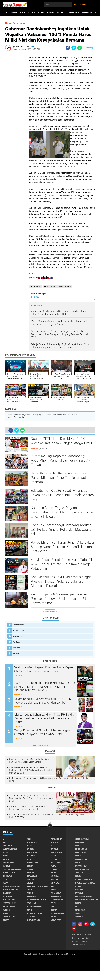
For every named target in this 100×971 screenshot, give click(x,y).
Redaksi (75, 935)
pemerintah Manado (83, 896)
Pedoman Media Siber (81, 938)
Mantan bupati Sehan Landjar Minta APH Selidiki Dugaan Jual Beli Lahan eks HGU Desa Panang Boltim (44, 718)
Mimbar (30, 883)
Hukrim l (54, 869)
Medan (5, 883)
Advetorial (7, 846)
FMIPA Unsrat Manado (12, 869)
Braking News (81, 859)
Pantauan (17, 642)
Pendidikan (87, 13)
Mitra (53, 890)
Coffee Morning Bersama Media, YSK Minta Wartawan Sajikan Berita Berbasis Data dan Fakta (49, 779)
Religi (77, 906)
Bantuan (54, 849)
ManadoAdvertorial (84, 879)
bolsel (30, 859)
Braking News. (9, 863)
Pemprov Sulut (9, 903)
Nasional (79, 890)
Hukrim (30, 869)
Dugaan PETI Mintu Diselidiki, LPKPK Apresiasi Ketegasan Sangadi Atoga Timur (61, 441)
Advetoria (79, 842)
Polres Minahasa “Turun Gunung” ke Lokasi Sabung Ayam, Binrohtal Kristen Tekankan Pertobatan (62, 546)
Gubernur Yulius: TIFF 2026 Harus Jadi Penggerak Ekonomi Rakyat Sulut (27, 807)
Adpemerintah (57, 839)
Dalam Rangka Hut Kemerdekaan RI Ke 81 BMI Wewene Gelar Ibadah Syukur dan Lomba (43, 700)
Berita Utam (32, 852)
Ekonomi (6, 866)
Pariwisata (7, 896)
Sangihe (6, 910)
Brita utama (56, 863)
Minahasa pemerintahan (37, 886)
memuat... (35, 297)
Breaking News (33, 863)
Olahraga (7, 893)
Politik (60, 13)
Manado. (54, 879)
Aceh (29, 839)
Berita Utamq (80, 852)
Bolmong (31, 856)
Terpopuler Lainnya (40, 745)
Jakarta (30, 873)
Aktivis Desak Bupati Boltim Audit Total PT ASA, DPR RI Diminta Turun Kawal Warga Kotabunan (61, 564)
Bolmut (78, 856)
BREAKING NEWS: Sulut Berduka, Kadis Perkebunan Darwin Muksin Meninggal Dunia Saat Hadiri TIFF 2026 (50, 816)
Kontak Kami (85, 935)
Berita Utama (35, 286)
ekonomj (30, 866)
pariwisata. (32, 896)
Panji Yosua (56, 893)
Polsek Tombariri (34, 906)
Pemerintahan (38, 13)
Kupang (78, 876)
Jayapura (79, 873)
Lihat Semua (50, 611)
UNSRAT (6, 920)
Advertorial (32, 842)
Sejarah (16, 653)
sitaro (5, 913)
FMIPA (53, 866)
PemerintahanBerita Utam (86, 900)
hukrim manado (82, 869)
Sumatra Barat (9, 917)
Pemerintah (56, 896)
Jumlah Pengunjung (80, 945)
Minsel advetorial (11, 890)
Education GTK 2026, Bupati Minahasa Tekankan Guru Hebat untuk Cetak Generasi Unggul (63, 495)
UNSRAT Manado (33, 920)
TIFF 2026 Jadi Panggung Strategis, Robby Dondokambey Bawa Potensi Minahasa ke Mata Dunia (31, 798)
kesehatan (17, 636)
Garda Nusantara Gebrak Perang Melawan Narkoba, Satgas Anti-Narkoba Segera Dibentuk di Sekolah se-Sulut (31, 770)
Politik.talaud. (9, 906)
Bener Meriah (81, 849)
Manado (50, 13)
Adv (4, 842)
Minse (53, 886)
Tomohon (79, 917)
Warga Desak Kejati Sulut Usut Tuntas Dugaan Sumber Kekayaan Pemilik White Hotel (42, 732)
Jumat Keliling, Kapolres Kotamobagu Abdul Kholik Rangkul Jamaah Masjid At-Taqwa (60, 460)
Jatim (53, 873)
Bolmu (53, 856)
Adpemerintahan (82, 839)
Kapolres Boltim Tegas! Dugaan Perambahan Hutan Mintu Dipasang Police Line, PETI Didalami (62, 512)
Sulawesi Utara (72, 13)
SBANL (29, 910)
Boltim (54, 859)
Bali (77, 846)
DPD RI (77, 863)
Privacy (75, 941)
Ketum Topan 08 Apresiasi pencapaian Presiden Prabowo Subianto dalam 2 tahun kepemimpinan (62, 598)
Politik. (78, 903)
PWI (52, 906)
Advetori (55, 842)
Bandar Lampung (10, 849)
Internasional (9, 873)
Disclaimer (84, 941)
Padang (30, 893)
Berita (5, 852)
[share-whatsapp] (79, 48)
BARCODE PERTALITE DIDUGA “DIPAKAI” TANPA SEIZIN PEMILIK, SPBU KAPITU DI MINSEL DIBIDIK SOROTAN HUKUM (44, 686)
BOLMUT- (6, 859)
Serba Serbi (80, 910)
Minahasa (24, 13)
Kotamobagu (32, 876)
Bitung (5, 856)
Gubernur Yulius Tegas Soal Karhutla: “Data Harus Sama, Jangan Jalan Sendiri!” (29, 760)
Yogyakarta (56, 920)
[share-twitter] (73, 48)
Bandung (30, 849)
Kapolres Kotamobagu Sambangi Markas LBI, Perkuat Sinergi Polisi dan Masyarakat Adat (61, 529)
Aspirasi (16, 648)
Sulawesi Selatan (34, 913)
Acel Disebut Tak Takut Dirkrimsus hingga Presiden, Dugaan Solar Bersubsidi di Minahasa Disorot (61, 581)
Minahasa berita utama (85, 883)
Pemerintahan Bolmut (36, 900)
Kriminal (55, 876)
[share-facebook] (68, 48)
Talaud (54, 917)
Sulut (77, 913)
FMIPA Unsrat (81, 866)
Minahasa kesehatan (12, 886)
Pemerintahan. (57, 900)
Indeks (14, 13)
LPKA (5, 879)
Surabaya (31, 917)
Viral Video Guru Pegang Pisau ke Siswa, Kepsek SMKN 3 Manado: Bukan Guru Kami (44, 669)
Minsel (78, 886)
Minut (29, 890)
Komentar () (89, 48)
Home (6, 13)
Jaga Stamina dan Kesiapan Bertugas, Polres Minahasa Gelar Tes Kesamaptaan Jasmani (61, 477)
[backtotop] (50, 826)
